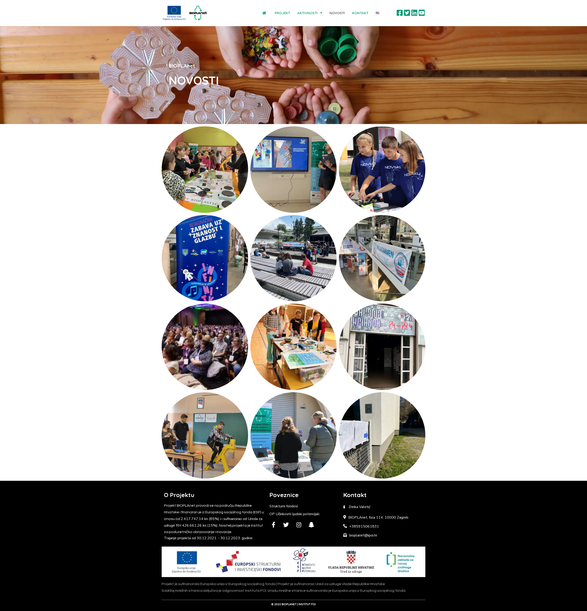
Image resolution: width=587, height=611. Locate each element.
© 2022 (276, 604)
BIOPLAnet (289, 604)
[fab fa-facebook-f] (273, 525)
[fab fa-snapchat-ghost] (311, 525)
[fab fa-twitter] (286, 525)
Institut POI (307, 604)
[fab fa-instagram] (299, 525)
